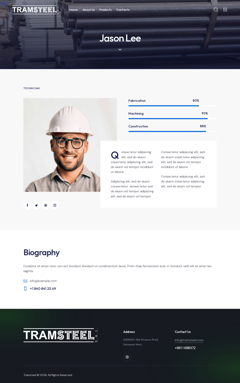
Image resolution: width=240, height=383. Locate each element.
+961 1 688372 (185, 348)
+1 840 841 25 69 (43, 288)
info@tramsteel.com (189, 340)
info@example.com (43, 281)
